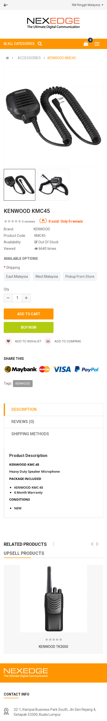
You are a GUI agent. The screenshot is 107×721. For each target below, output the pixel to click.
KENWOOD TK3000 (53, 647)
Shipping (13, 268)
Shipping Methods (30, 434)
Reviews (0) (22, 421)
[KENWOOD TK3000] (53, 598)
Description (24, 409)
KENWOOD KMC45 (62, 58)
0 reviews (28, 221)
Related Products (25, 544)
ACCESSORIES (29, 58)
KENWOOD (22, 383)
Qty (6, 289)
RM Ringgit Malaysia (87, 5)
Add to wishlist (27, 341)
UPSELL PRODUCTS (24, 553)
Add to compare (67, 341)
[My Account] (7, 5)
